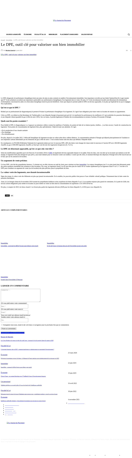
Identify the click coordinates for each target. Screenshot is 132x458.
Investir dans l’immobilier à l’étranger (11, 279)
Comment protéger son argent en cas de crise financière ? (84, 388)
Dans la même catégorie (12, 333)
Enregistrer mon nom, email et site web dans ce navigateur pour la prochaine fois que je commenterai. (36, 325)
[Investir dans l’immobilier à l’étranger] (23, 262)
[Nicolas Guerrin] (2, 50)
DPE (50, 153)
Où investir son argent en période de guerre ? (81, 380)
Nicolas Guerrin (10, 50)
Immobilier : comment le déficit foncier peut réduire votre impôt (19, 246)
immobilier (82, 164)
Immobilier (9, 40)
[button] (128, 34)
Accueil (3, 40)
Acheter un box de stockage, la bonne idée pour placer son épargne (87, 396)
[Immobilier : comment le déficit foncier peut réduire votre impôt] (23, 228)
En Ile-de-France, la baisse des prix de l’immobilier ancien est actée (67, 246)
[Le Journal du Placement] (66, 25)
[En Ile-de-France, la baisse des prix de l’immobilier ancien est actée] (69, 228)
